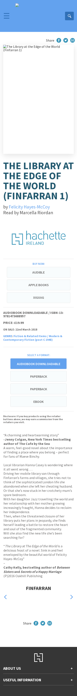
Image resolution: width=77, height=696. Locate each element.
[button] (5, 597)
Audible (38, 272)
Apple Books (38, 285)
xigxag (38, 297)
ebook (38, 401)
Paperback (38, 376)
